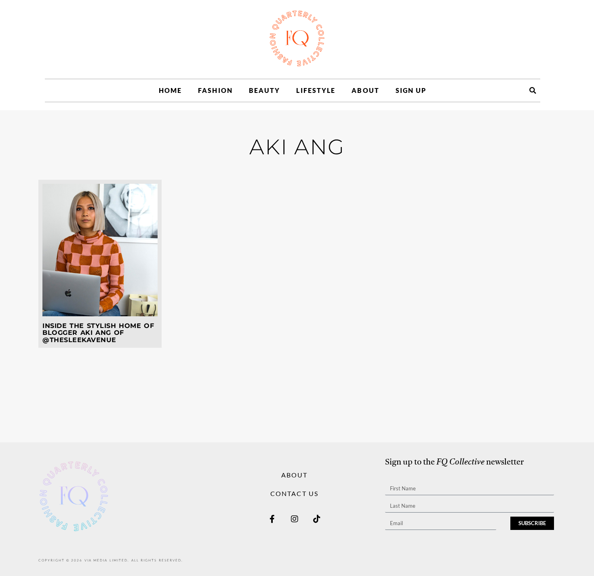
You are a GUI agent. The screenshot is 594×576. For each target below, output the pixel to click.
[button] (533, 90)
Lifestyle (315, 90)
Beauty (264, 90)
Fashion (215, 90)
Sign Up (411, 90)
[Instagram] (294, 519)
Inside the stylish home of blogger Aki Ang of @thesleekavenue (98, 333)
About (365, 90)
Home (170, 90)
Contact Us (294, 493)
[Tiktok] (317, 519)
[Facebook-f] (272, 519)
